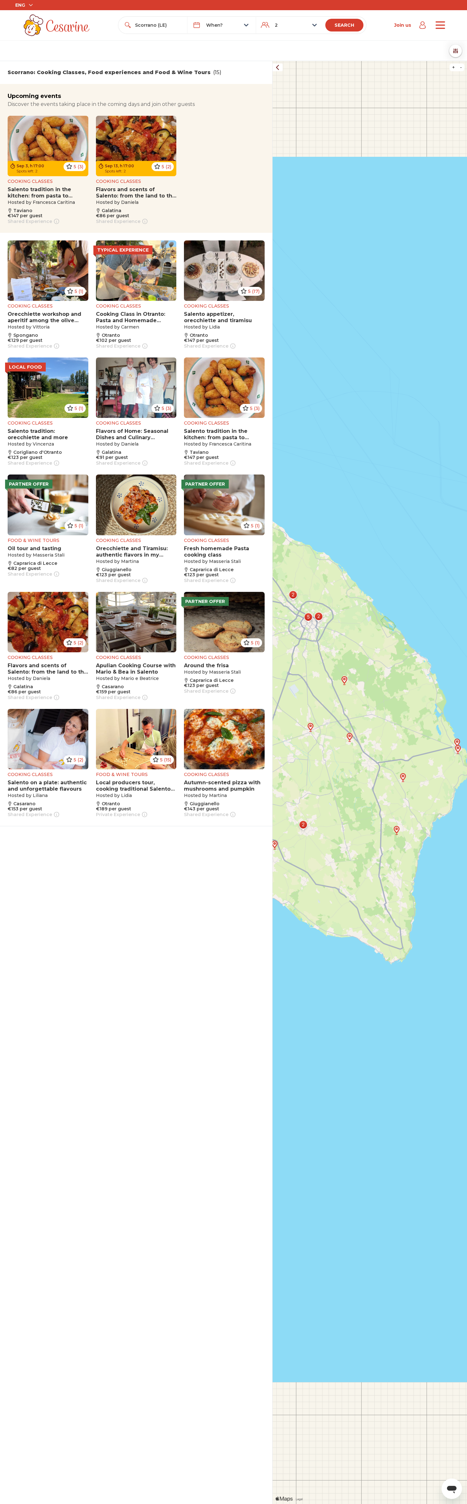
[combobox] (158, 25)
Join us (402, 25)
